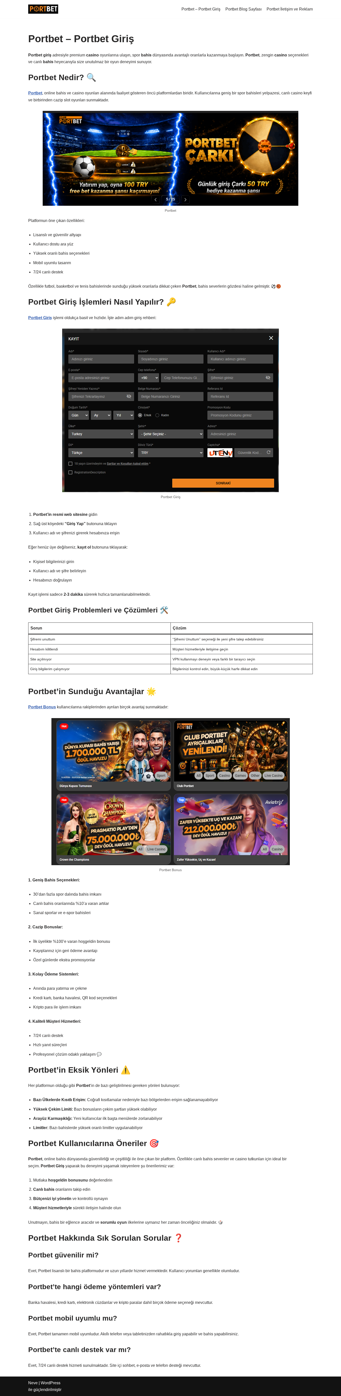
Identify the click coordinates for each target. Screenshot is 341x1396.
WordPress (50, 1383)
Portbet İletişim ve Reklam (290, 9)
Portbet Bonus (42, 707)
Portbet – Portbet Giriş (200, 9)
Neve (33, 1383)
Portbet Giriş (40, 318)
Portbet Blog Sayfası (243, 9)
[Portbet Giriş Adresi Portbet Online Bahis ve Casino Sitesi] (43, 9)
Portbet (35, 93)
